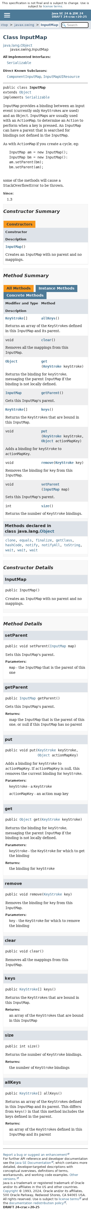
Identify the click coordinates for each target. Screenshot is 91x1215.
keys (45, 409)
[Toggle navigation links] (7, 15)
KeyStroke (14, 318)
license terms (52, 6)
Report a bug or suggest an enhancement (35, 1155)
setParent (50, 484)
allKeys (48, 318)
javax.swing (24, 25)
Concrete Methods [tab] (25, 295)
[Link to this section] (63, 211)
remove (47, 463)
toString (72, 545)
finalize (44, 540)
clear (46, 340)
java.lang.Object (17, 45)
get (44, 361)
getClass (64, 540)
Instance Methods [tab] (56, 288)
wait (9, 550)
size (45, 506)
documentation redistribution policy (36, 1203)
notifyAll (51, 545)
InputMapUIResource (61, 77)
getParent (50, 393)
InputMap (49, 25)
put (44, 431)
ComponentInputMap (24, 77)
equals (25, 540)
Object (25, 92)
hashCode (13, 545)
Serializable (19, 63)
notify (32, 545)
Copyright (10, 1191)
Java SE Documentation (33, 1163)
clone (10, 540)
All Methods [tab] (19, 288)
